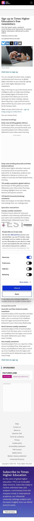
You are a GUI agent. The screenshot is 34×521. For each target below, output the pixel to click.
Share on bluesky (3, 43)
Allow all (17, 288)
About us (17, 430)
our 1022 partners (14, 234)
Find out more (10, 512)
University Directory (17, 459)
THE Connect (17, 450)
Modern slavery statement (17, 456)
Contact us (17, 427)
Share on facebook (16, 43)
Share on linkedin (7, 43)
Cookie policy (17, 443)
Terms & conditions (17, 437)
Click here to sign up (9, 72)
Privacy (17, 440)
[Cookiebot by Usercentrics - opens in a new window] (24, 225)
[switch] (29, 263)
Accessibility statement (17, 446)
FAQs (17, 424)
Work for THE (17, 433)
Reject (17, 294)
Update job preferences (20, 376)
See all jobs (7, 376)
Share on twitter (12, 43)
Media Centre (17, 453)
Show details (24, 282)
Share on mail (20, 43)
